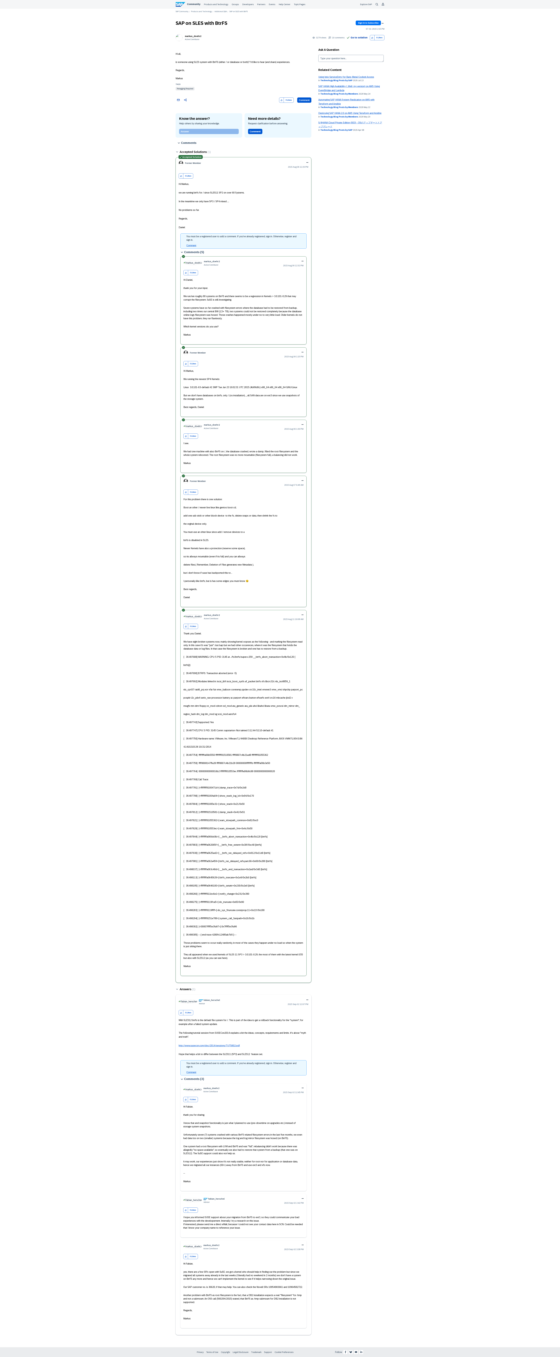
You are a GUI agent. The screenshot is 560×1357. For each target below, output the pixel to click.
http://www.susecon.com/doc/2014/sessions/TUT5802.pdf (209, 1045)
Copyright (225, 1352)
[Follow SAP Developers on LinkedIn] (361, 1352)
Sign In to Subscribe (368, 23)
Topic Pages (299, 4)
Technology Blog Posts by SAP (336, 80)
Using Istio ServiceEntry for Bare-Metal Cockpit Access (346, 77)
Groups (235, 4)
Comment (304, 100)
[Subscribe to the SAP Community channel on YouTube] (356, 1352)
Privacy (200, 1352)
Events (272, 4)
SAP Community (182, 12)
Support (268, 1352)
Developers (248, 4)
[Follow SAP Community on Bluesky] (351, 1352)
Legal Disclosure (241, 1352)
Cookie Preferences (284, 1352)
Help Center (284, 4)
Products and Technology (216, 4)
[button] (372, 37)
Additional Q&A (221, 12)
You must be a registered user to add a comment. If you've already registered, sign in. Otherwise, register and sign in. (241, 238)
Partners (261, 4)
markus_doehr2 (193, 36)
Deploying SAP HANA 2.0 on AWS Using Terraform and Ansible (350, 113)
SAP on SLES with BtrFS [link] (238, 12)
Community (193, 4)
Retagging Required (185, 89)
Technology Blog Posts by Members (339, 94)
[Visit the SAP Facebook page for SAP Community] (345, 1352)
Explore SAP (366, 4)
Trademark (256, 1352)
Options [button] (382, 23)
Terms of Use (212, 1352)
